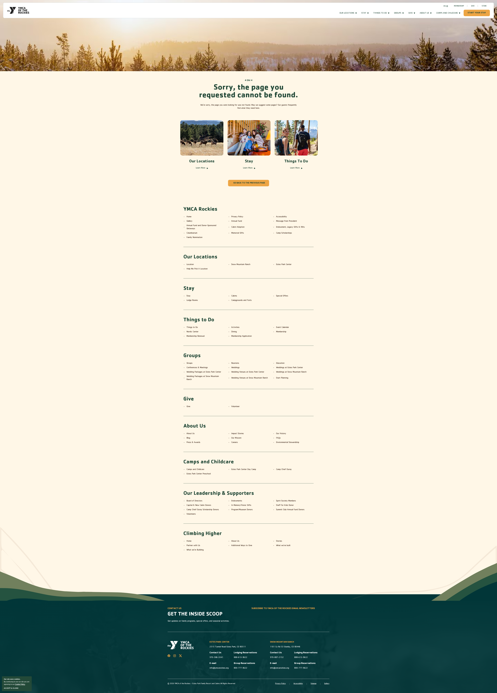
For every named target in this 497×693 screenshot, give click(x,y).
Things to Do (198, 320)
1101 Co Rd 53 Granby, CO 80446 (285, 647)
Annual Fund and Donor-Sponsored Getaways (201, 227)
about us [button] (424, 13)
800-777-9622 (240, 668)
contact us (174, 608)
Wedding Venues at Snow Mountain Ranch (249, 378)
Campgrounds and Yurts (241, 300)
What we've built (283, 546)
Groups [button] (397, 13)
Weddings (235, 368)
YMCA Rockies (200, 209)
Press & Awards (193, 442)
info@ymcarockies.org (219, 668)
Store (484, 6)
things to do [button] (380, 13)
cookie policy (20, 684)
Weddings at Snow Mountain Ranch (291, 372)
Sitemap (313, 684)
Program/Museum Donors (242, 510)
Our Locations (202, 162)
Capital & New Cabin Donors (199, 505)
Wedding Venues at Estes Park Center (247, 372)
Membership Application (241, 336)
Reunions (235, 363)
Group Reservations (244, 663)
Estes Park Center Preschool (199, 474)
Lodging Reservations (245, 653)
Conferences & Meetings (197, 368)
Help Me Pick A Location (197, 269)
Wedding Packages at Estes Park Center (204, 372)
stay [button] (363, 13)
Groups (192, 356)
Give (473, 6)
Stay (249, 162)
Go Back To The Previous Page (249, 183)
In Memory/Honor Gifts (241, 505)
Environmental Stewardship (287, 442)
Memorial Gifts (237, 233)
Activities (235, 327)
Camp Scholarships (284, 233)
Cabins (234, 296)
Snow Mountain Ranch (240, 265)
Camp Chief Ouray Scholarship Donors (203, 510)
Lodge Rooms (192, 300)
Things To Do (296, 162)
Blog (188, 438)
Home (189, 217)
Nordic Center (192, 332)
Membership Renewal (195, 336)
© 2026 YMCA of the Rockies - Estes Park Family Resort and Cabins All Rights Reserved (201, 684)
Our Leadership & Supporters (218, 493)
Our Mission (236, 438)
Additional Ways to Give (241, 546)
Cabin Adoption (237, 227)
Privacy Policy (237, 217)
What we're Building (195, 550)
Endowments (236, 501)
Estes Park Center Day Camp (243, 470)
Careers (234, 442)
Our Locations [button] (346, 13)
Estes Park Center (283, 265)
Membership (459, 6)
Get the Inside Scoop (195, 614)
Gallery (189, 221)
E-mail (213, 663)
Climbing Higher (202, 534)
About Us (194, 426)
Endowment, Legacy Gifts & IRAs (290, 227)
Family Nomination (194, 238)
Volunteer (235, 407)
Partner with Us (193, 546)
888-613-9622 (240, 658)
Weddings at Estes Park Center (289, 368)
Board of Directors (194, 501)
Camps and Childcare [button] (447, 13)
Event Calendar (282, 327)
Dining (234, 332)
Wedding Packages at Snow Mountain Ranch (203, 378)
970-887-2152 (277, 658)
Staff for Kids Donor (285, 505)
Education (280, 363)
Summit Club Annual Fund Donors (290, 510)
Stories (279, 541)
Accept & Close (11, 688)
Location (190, 265)
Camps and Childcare (208, 462)
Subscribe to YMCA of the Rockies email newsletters (283, 608)
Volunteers (191, 514)
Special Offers (282, 296)
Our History (281, 434)
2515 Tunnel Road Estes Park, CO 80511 (228, 647)
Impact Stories (237, 434)
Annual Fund (236, 221)
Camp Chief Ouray (284, 470)
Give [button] (410, 13)
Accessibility (281, 217)
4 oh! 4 (248, 80)
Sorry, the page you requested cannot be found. (248, 92)
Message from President (286, 221)
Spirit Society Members (286, 501)
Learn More (202, 168)
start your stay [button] (477, 13)
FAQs (278, 438)
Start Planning (282, 378)
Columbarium (192, 233)
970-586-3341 (216, 658)
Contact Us (215, 653)
